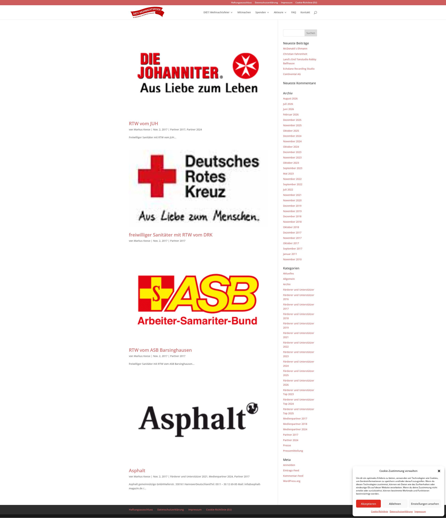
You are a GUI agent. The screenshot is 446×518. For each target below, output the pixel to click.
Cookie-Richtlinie (379, 511)
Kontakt (305, 12)
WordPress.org (291, 481)
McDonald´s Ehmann (295, 48)
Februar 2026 (291, 114)
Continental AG (292, 74)
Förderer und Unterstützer (298, 289)
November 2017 (292, 238)
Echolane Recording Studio (298, 68)
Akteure (278, 12)
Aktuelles (288, 273)
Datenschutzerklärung (401, 511)
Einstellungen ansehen (425, 503)
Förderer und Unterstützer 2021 (188, 476)
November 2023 (292, 157)
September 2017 (292, 248)
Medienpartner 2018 (295, 424)
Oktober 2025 (291, 130)
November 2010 (292, 259)
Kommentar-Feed (293, 475)
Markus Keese (142, 129)
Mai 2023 (288, 173)
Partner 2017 (177, 129)
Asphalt (137, 470)
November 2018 (292, 221)
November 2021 (292, 195)
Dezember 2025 (292, 120)
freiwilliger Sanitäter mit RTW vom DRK (170, 235)
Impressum (420, 511)
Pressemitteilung (293, 450)
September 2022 (292, 184)
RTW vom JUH (143, 123)
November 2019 (292, 211)
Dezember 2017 (292, 232)
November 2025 (292, 125)
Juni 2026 (288, 109)
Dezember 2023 (292, 152)
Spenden (260, 12)
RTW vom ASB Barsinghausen (160, 350)
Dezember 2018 (292, 216)
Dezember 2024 (292, 136)
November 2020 (292, 200)
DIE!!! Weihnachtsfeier (216, 12)
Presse (287, 445)
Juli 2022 (288, 189)
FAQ (293, 12)
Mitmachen (244, 12)
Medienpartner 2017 (295, 418)
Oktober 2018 (291, 227)
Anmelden (289, 465)
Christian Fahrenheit (295, 54)
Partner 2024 (194, 129)
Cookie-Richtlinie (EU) (306, 3)
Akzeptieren (368, 503)
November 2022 (292, 179)
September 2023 (292, 168)
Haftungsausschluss (241, 3)
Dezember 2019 (292, 205)
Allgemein (289, 279)
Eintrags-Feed (291, 470)
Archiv (286, 284)
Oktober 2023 (291, 162)
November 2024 (292, 141)
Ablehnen (395, 503)
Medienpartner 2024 (221, 476)
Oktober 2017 (291, 243)
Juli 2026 (288, 104)
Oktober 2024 (291, 146)
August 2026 (290, 98)
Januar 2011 (290, 254)
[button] (439, 471)
